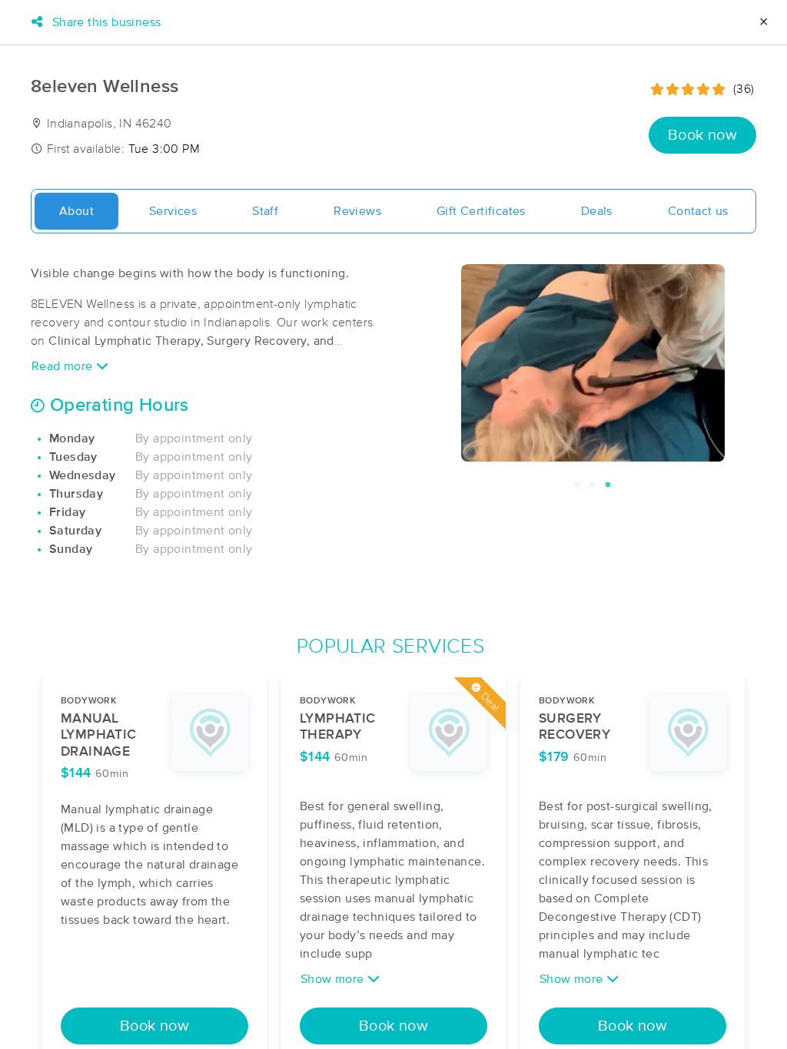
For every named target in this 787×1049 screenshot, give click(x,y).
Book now (702, 135)
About (76, 211)
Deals (597, 211)
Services (173, 211)
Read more (64, 366)
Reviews (357, 211)
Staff (265, 211)
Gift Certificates (481, 211)
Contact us (698, 211)
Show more (334, 979)
